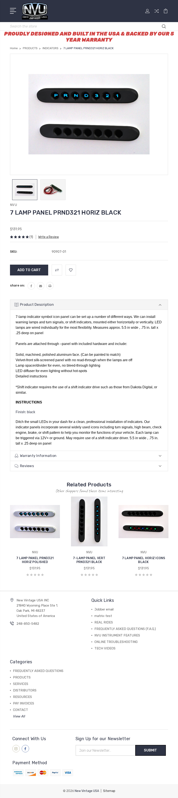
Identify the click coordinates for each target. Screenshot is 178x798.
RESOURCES (22, 697)
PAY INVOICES (23, 703)
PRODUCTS (22, 677)
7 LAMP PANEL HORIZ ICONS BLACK (143, 560)
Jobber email (104, 609)
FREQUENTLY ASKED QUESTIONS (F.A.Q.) (125, 629)
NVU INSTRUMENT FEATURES (117, 635)
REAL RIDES (103, 622)
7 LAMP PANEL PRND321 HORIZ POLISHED (35, 560)
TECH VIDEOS (104, 648)
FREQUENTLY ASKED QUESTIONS (38, 671)
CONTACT (20, 710)
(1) (31, 237)
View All (19, 716)
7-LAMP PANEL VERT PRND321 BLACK (89, 560)
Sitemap (109, 791)
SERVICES (20, 684)
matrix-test (103, 616)
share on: (17, 285)
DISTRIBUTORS (24, 690)
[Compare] (156, 14)
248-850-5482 (27, 624)
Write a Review (48, 237)
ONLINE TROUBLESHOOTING (116, 642)
